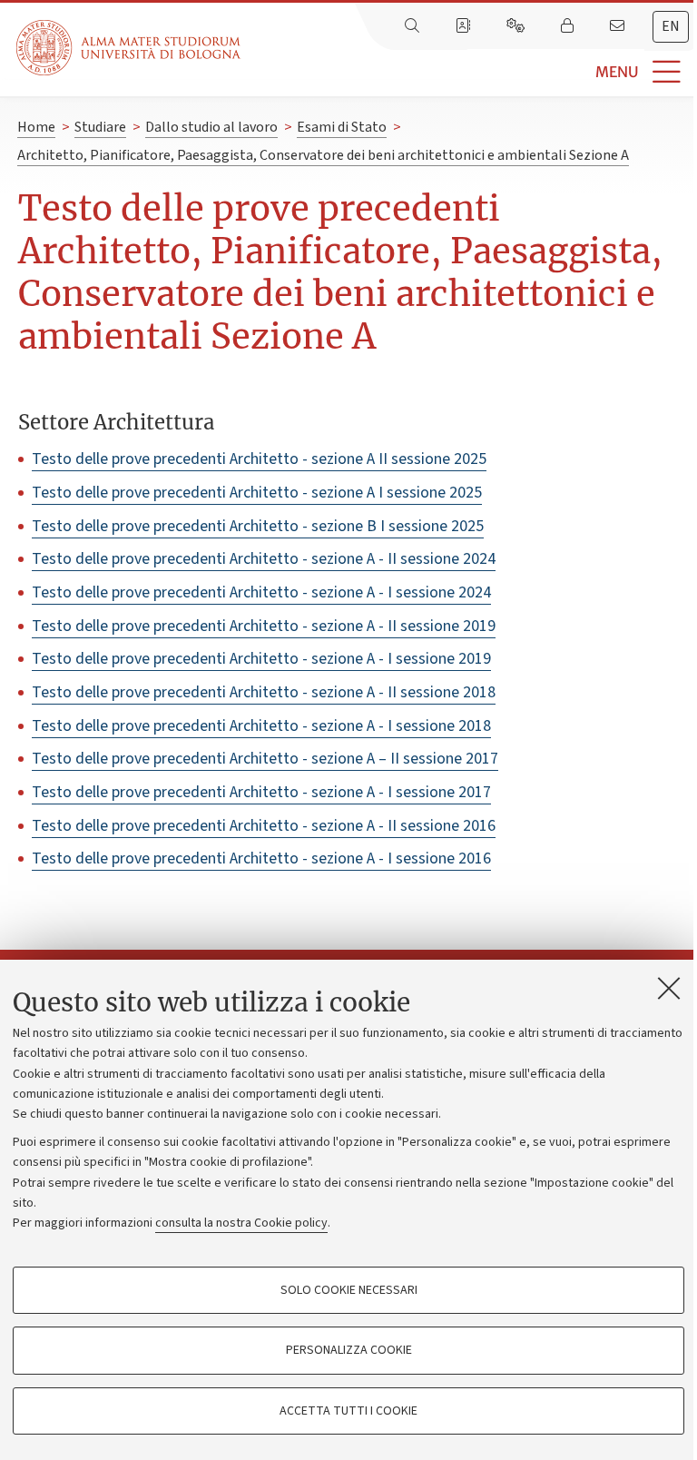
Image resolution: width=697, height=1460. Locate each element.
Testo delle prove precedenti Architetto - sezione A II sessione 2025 (259, 459)
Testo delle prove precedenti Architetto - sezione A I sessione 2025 (257, 492)
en (671, 26)
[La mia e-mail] (619, 26)
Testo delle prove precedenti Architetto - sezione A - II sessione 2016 (264, 825)
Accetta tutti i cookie (348, 1411)
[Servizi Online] (517, 26)
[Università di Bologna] (129, 47)
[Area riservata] (569, 26)
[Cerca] (413, 26)
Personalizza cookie (349, 1350)
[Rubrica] (464, 26)
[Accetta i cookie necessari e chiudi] (668, 987)
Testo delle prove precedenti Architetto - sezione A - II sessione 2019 (264, 626)
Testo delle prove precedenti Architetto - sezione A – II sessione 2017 (265, 758)
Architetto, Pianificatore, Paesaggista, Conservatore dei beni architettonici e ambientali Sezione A (323, 155)
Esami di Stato (342, 127)
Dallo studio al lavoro (211, 127)
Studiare (100, 127)
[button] (469, 72)
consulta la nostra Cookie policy (241, 1223)
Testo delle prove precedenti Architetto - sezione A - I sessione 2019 (261, 658)
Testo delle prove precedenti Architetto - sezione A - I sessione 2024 (261, 592)
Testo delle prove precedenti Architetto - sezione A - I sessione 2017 (261, 792)
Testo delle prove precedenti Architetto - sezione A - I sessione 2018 (261, 726)
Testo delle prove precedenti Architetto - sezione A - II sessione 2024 (264, 559)
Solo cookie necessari (348, 1290)
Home (36, 127)
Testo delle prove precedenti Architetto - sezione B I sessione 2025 (258, 526)
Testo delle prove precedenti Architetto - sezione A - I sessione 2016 (261, 858)
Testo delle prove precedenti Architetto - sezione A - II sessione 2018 (264, 692)
